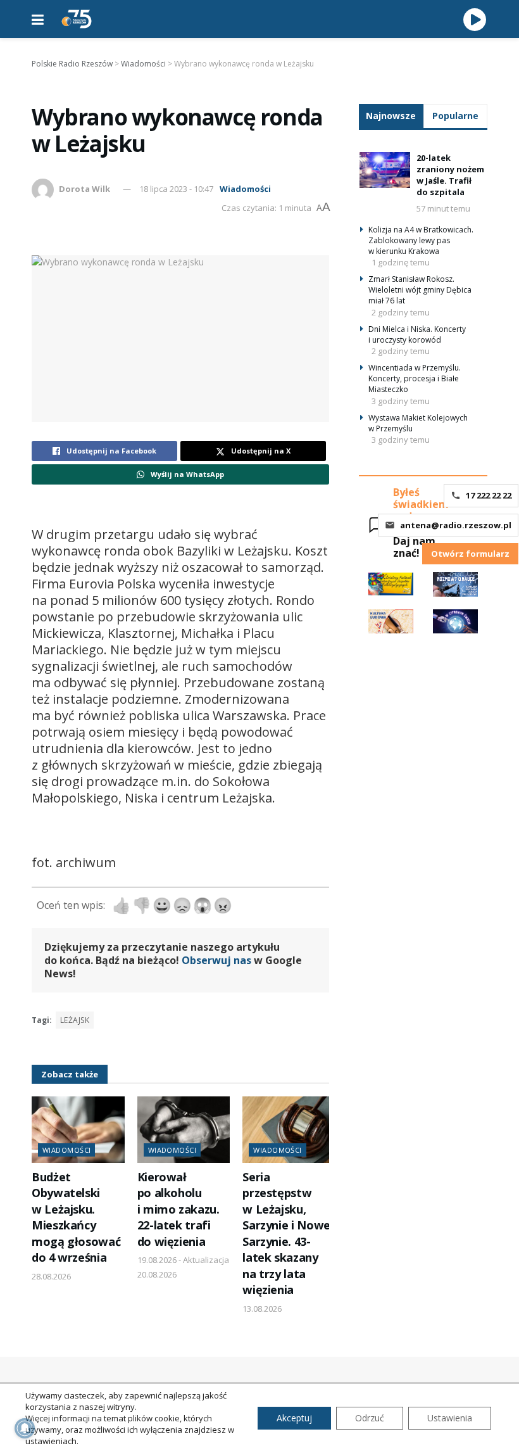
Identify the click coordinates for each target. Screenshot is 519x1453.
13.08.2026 (262, 1308)
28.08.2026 (51, 1276)
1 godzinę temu (401, 262)
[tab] (391, 115)
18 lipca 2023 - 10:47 (176, 188)
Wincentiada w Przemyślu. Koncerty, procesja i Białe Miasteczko (414, 378)
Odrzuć (369, 1418)
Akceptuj (294, 1418)
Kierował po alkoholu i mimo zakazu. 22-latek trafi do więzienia (178, 1209)
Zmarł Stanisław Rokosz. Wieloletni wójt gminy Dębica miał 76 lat (420, 290)
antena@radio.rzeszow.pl (455, 525)
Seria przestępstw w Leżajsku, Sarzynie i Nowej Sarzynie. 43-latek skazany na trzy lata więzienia (287, 1233)
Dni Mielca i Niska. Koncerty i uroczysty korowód (417, 334)
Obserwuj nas (216, 960)
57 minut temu (443, 208)
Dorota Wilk (84, 188)
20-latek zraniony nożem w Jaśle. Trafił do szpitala (450, 175)
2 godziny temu (401, 312)
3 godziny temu (401, 401)
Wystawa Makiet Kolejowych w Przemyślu (418, 423)
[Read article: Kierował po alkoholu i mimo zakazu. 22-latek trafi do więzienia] (183, 1129)
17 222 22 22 (488, 495)
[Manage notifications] (25, 1428)
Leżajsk (74, 1020)
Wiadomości (245, 188)
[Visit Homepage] (76, 19)
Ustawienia (449, 1418)
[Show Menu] (38, 19)
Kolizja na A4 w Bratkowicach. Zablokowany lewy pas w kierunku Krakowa (420, 240)
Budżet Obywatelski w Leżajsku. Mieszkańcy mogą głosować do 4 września (76, 1217)
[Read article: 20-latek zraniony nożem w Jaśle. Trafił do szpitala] (385, 170)
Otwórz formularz (470, 553)
